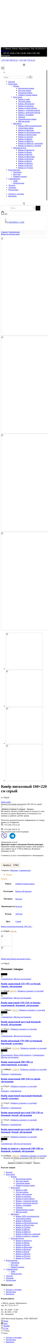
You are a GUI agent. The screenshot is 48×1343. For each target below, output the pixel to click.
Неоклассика (18, 183)
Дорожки (12, 187)
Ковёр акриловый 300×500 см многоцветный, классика (17, 1063)
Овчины (21, 117)
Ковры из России (25, 165)
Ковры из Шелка (25, 139)
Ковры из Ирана (25, 152)
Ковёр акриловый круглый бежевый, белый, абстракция (21, 1023)
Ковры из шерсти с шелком (29, 146)
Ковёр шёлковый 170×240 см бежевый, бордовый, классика (21, 1042)
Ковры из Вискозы (26, 130)
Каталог (11, 82)
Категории (12, 84)
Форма (16, 86)
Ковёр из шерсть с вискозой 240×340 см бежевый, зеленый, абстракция (22, 1149)
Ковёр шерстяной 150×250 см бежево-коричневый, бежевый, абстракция (21, 1004)
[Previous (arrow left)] (2, 1330)
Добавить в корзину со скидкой (13, 809)
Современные (14, 179)
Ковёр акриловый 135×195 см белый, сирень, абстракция (21, 985)
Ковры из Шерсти (25, 141)
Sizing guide (6, 802)
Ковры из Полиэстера (27, 135)
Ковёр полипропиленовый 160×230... (16, 926)
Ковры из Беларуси (26, 150)
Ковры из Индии (25, 154)
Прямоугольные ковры (27, 95)
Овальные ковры (25, 93)
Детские (11, 185)
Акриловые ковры (26, 128)
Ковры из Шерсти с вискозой (30, 143)
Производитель (19, 148)
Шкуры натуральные (22, 979)
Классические (14, 170)
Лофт (15, 181)
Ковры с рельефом (26, 115)
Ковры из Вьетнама (26, 157)
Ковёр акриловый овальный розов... (16, 959)
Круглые (17, 174)
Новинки (14, 870)
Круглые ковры (24, 90)
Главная (4, 232)
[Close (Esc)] (2, 1328)
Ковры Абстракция (26, 104)
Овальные (17, 172)
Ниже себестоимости (22, 1055)
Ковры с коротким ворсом (29, 112)
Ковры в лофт (24, 99)
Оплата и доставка (16, 194)
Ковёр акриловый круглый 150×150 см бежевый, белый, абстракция (22, 1114)
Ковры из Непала (25, 163)
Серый (18, 921)
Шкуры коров (24, 121)
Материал (17, 123)
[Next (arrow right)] (4, 1330)
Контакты (5, 51)
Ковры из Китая (25, 161)
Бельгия (18, 906)
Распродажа (13, 190)
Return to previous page (10, 234)
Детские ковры (24, 101)
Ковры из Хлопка (25, 137)
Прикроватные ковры (27, 119)
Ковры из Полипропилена (29, 132)
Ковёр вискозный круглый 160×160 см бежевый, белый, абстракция (21, 1130)
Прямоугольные (20, 176)
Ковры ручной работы (27, 108)
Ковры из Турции (25, 168)
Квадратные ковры (26, 88)
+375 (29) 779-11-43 (27, 60)
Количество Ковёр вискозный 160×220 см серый (21, 804)
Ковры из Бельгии (25, 159)
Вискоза (18, 899)
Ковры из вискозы (25, 106)
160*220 (18, 914)
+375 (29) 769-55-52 (9, 60)
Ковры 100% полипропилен (30, 126)
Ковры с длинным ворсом (29, 110)
